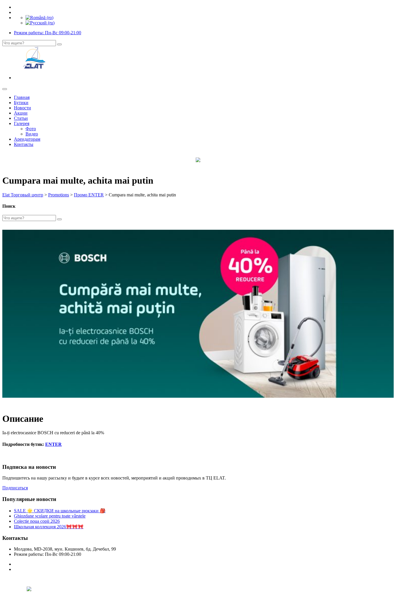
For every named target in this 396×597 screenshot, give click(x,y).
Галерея (21, 123)
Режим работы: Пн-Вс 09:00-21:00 (47, 32)
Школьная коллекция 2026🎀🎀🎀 (48, 526)
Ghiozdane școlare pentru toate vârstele (50, 515)
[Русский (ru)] (40, 22)
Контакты (23, 144)
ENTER (53, 444)
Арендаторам (27, 139)
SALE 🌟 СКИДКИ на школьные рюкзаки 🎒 (60, 510)
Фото (31, 128)
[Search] (59, 44)
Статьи (21, 118)
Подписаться (15, 487)
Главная (22, 97)
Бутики (21, 102)
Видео (32, 133)
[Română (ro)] (39, 17)
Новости (22, 107)
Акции (21, 113)
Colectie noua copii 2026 (37, 521)
